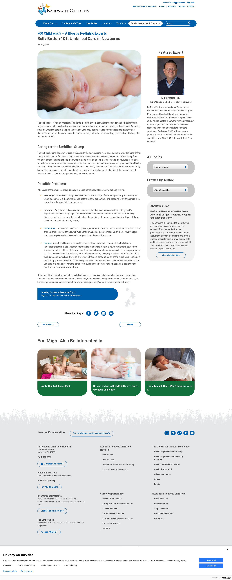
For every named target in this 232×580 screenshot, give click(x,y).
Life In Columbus (109, 509)
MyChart (190, 2)
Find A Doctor (50, 23)
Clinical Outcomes (162, 474)
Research (172, 7)
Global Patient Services (52, 511)
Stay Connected (161, 509)
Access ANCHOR (49, 532)
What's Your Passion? (112, 499)
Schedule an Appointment (174, 2)
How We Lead (108, 460)
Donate (181, 7)
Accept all (211, 560)
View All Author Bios (171, 255)
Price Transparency (46, 480)
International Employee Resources (117, 518)
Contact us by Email (54, 463)
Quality (162, 7)
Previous (49, 324)
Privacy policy (27, 571)
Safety (157, 479)
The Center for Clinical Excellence (171, 446)
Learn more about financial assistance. (54, 476)
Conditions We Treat (71, 23)
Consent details (10, 571)
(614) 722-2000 (44, 457)
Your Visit (121, 23)
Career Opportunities (112, 493)
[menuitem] (50, 23)
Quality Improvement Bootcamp (168, 452)
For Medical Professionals (145, 7)
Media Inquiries (161, 504)
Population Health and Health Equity (118, 465)
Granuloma (49, 228)
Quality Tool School (163, 469)
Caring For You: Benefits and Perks (117, 504)
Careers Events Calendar (113, 513)
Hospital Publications (163, 513)
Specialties (91, 23)
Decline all (211, 566)
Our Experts (159, 518)
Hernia (47, 243)
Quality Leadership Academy (167, 464)
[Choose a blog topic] (170, 168)
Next (129, 324)
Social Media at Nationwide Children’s (91, 433)
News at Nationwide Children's (168, 493)
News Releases (161, 499)
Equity (157, 484)
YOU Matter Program (111, 523)
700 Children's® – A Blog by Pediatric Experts (72, 33)
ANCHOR (106, 528)
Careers (190, 7)
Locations (107, 23)
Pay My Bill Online (49, 487)
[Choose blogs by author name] (170, 191)
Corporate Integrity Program (115, 470)
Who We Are (107, 455)
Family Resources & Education (145, 23)
